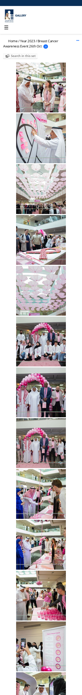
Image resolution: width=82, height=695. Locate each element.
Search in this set (23, 56)
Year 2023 (27, 41)
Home (13, 41)
